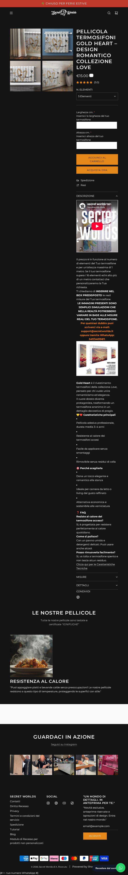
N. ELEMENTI (84, 89)
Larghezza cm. (84, 112)
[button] (16, 765)
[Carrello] (116, 13)
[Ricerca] (109, 13)
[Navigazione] (11, 13)
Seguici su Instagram (64, 744)
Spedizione (87, 180)
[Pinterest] (56, 803)
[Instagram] (48, 803)
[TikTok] (72, 803)
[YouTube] (64, 803)
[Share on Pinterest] (78, 597)
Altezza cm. (83, 132)
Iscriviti (95, 835)
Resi (83, 185)
